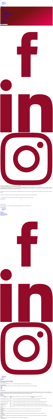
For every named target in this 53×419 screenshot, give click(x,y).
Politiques (3, 4)
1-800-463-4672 (2, 378)
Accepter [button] (1, 386)
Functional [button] (1, 407)
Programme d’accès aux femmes (7, 14)
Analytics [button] (1, 411)
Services (3, 9)
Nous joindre (3, 21)
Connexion (1, 6)
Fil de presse (3, 20)
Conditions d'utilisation (3, 213)
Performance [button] (1, 409)
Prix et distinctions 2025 (6, 17)
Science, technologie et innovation (7, 12)
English (1, 25)
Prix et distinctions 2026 (6, 16)
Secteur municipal (5, 13)
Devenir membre (4, 3)
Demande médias (4, 209)
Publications (3, 19)
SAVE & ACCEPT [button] (2, 418)
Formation (4, 15)
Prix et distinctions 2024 (6, 18)
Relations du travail (4, 2)
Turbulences (6, 214)
